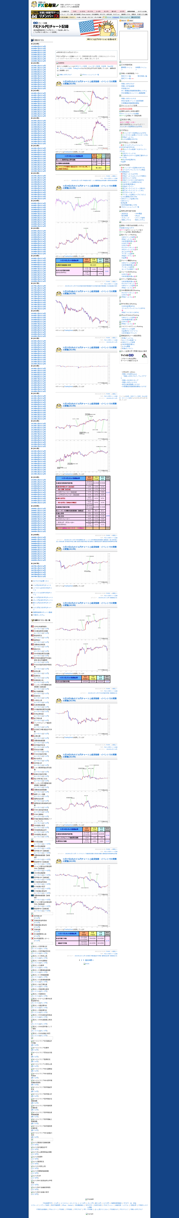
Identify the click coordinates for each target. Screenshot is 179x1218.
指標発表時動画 (131, 11)
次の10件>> (89, 960)
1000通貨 (138, 214)
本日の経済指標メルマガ (131, 384)
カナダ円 (122, 11)
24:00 (108, 163)
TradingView (77, 68)
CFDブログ (90, 17)
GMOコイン (125, 201)
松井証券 (124, 203)
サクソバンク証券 (66, 68)
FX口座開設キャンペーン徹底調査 (133, 93)
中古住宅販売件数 (104, 693)
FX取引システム (39, 615)
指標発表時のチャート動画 (42, 612)
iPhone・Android (86, 14)
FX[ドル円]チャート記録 (74, 28)
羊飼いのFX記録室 (127, 86)
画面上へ (115, 176)
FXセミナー (72, 17)
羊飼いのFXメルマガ (128, 98)
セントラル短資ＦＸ (129, 269)
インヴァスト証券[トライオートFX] (135, 135)
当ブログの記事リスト (41, 581)
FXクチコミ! (124, 1209)
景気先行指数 (98, 853)
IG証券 (103, 66)
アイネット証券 (127, 254)
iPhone (137, 216)
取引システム (140, 220)
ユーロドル (82, 11)
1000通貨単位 (95, 14)
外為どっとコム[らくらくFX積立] (134, 176)
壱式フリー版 (126, 78)
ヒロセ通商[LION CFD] (129, 197)
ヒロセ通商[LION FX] (129, 139)
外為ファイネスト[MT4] (130, 312)
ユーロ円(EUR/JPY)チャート (43, 597)
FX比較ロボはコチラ (126, 228)
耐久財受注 (91, 541)
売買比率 (134, 14)
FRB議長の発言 (87, 180)
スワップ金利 (69, 14)
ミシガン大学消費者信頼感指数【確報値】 (97, 539)
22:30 (107, 493)
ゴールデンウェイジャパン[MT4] (133, 308)
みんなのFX (126, 252)
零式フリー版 (126, 76)
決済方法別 (109, 14)
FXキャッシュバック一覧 (90, 75)
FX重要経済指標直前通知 (130, 103)
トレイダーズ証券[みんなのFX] (131, 126)
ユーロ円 (98, 11)
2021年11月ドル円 (76, 180)
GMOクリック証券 (81, 66)
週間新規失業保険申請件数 (109, 541)
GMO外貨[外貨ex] (128, 184)
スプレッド (63, 14)
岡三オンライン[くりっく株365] (133, 188)
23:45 (108, 160)
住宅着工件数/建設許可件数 (93, 955)
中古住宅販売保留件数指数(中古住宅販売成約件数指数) (91, 286)
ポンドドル (90, 11)
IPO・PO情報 (97, 17)
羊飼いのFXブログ (135, 17)
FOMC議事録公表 (80, 539)
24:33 (108, 168)
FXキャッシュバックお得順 (129, 114)
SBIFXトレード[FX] (129, 178)
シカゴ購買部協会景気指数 (99, 180)
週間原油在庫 (98, 541)
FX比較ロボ (115, 17)
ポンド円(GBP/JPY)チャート (43, 600)
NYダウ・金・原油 (142, 11)
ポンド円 (106, 11)
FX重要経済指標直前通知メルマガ (134, 386)
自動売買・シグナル (125, 14)
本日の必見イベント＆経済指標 (132, 101)
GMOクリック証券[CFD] (129, 199)
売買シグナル (126, 220)
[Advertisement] (118, 5)
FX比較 (78, 17)
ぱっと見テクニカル (106, 17)
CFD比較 (84, 17)
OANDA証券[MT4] (128, 306)
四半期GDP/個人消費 (70, 541)
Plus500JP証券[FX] (128, 160)
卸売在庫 (61, 541)
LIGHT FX (125, 243)
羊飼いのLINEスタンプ (130, 380)
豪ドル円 (114, 11)
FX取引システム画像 (142, 14)
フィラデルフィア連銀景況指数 (85, 853)
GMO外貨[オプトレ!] (129, 333)
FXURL (108, 176)
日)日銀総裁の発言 (112, 286)
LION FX (125, 245)
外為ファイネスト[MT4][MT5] (133, 180)
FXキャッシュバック (124, 17)
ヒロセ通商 (126, 346)
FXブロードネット (129, 192)
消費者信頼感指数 (112, 180)
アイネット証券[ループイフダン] (134, 195)
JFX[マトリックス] (129, 153)
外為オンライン (128, 186)
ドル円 (75, 11)
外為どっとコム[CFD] (130, 174)
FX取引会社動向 (64, 17)
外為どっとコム (128, 137)
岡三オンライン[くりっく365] (132, 190)
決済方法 (125, 214)
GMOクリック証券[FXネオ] (132, 182)
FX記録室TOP (65, 11)
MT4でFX (102, 14)
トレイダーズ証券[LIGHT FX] (134, 168)
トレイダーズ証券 (94, 66)
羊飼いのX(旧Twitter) (129, 374)
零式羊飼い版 (142, 76)
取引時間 (125, 216)
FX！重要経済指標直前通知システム (134, 91)
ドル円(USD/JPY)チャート (42, 585)
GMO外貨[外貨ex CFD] (129, 205)
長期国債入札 (113, 597)
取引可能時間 (77, 14)
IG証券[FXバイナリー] (129, 331)
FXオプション (116, 14)
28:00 (107, 528)
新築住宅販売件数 (82, 541)
